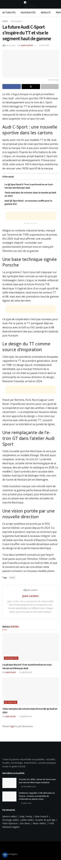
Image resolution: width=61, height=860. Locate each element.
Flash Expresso (10, 823)
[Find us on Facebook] (3, 847)
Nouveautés (28, 12)
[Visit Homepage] (30, 4)
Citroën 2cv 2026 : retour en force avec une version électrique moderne (37, 781)
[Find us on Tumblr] (11, 847)
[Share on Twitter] (31, 86)
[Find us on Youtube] (7, 847)
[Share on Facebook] (11, 86)
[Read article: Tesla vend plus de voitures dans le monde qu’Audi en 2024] (30, 691)
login (12, 726)
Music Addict (39, 823)
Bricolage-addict (10, 819)
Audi (12, 577)
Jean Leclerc (27, 45)
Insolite (46, 12)
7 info (51, 823)
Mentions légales (11, 826)
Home (5, 21)
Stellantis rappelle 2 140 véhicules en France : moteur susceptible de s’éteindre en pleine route (37, 795)
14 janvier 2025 (25, 716)
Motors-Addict (9, 816)
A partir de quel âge (45, 819)
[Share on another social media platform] (50, 86)
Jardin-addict (27, 819)
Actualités (8, 12)
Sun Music (25, 823)
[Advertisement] (30, 216)
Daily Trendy (25, 816)
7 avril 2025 (44, 45)
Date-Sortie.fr (41, 816)
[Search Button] (57, 4)
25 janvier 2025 (25, 672)
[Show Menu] (3, 4)
